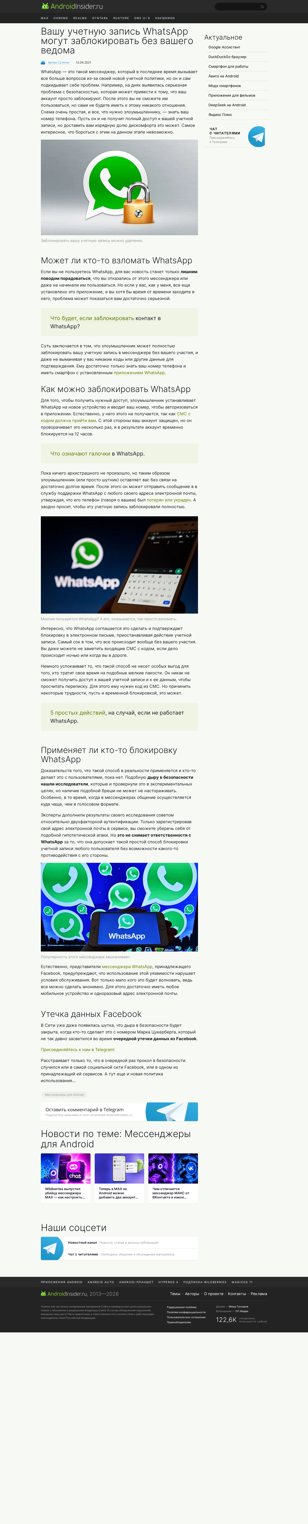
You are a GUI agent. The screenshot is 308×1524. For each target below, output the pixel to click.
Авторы (192, 1294)
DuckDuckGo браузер (227, 57)
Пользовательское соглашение (186, 1317)
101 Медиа (241, 1311)
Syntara (100, 18)
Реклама (259, 1294)
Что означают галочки (80, 453)
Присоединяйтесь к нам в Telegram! (78, 1049)
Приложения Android (62, 1282)
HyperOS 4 (168, 1282)
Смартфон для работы (228, 66)
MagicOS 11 (242, 1282)
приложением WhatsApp (139, 372)
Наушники (165, 18)
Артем (58, 62)
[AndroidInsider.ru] (72, 6)
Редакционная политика (182, 1307)
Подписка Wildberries (205, 1282)
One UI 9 (142, 18)
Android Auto (101, 1282)
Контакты (237, 1294)
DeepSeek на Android (227, 105)
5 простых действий (77, 712)
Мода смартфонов (224, 86)
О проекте (214, 1294)
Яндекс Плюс (220, 115)
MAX (44, 18)
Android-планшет (136, 1282)
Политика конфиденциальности (186, 1312)
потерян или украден (169, 499)
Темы (175, 1294)
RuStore (121, 18)
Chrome (60, 18)
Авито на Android (223, 76)
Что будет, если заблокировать (92, 318)
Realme (80, 18)
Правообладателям (179, 1322)
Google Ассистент (224, 47)
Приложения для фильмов (231, 95)
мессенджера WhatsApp (127, 966)
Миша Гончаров (238, 1306)
